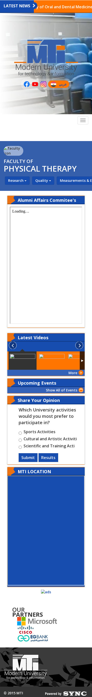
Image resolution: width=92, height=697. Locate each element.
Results (48, 457)
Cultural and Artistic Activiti (50, 439)
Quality (42, 180)
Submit (28, 457)
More (72, 372)
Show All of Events (61, 390)
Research (16, 180)
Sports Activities (39, 432)
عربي (63, 85)
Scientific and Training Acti (49, 447)
